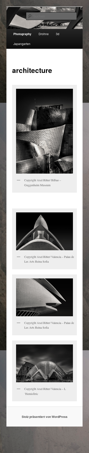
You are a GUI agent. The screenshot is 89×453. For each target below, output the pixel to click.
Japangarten (21, 44)
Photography (22, 34)
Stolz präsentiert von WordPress (44, 416)
